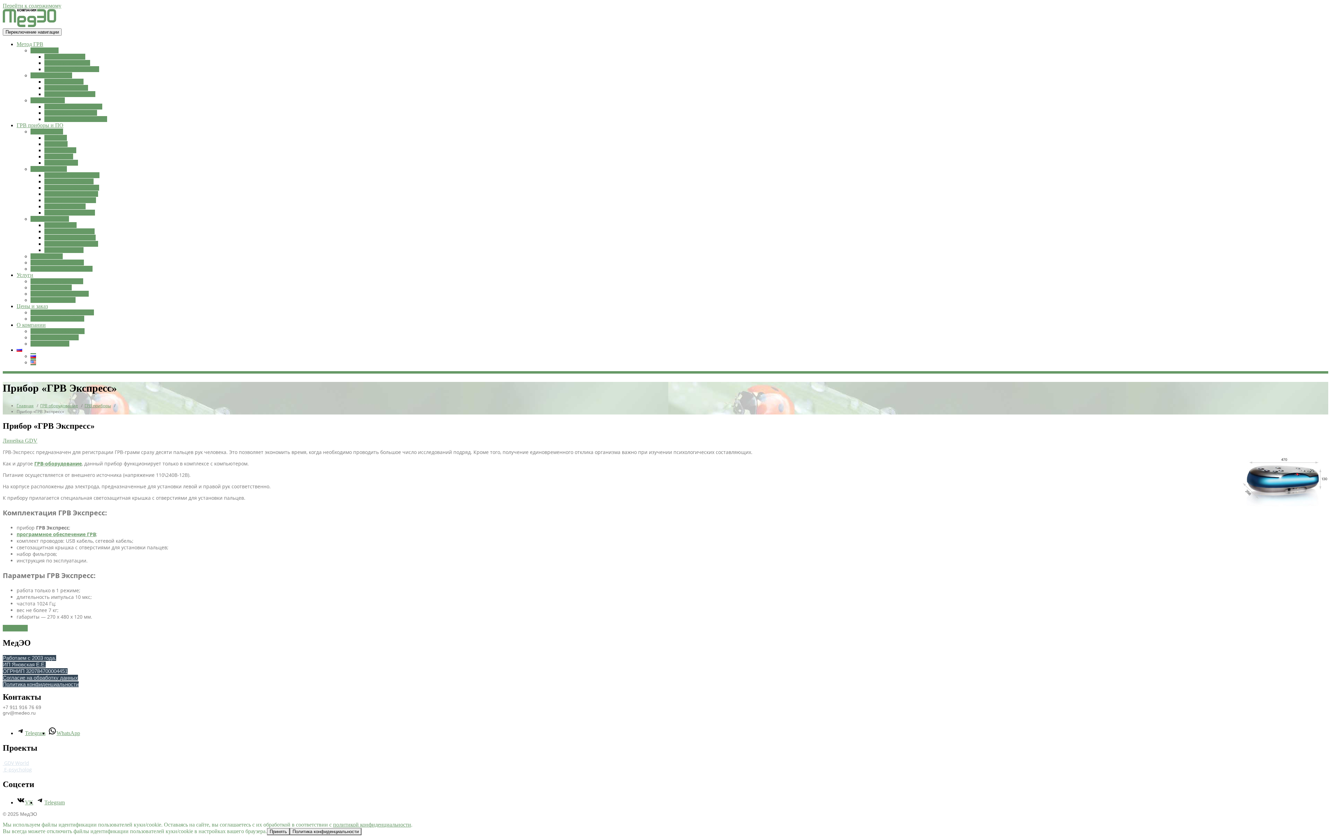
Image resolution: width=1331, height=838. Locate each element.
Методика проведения (70, 113)
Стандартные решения (57, 262)
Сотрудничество (50, 344)
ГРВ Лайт (56, 144)
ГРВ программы (50, 219)
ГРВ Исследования (53, 300)
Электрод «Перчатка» (70, 200)
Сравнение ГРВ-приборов (62, 269)
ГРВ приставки (49, 169)
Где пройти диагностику (60, 294)
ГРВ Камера (58, 156)
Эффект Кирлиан (64, 57)
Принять (278, 831)
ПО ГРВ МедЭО (64, 250)
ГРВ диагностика (51, 287)
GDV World (16, 763)
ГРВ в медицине (64, 82)
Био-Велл (55, 138)
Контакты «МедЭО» (55, 337)
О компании (31, 325)
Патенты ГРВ (47, 256)
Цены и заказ (32, 306)
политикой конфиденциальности (372, 825)
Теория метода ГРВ (67, 63)
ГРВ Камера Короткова (71, 69)
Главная (25, 406)
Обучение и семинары (57, 281)
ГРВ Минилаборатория (71, 175)
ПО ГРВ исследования (71, 244)
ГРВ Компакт (60, 150)
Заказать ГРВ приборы (57, 319)
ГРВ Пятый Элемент (69, 181)
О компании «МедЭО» (58, 331)
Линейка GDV (20, 441)
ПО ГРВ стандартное (69, 231)
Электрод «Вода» (65, 206)
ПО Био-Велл (60, 225)
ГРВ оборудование (59, 406)
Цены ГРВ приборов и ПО (62, 312)
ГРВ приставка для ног (71, 188)
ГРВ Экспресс (61, 163)
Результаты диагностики (73, 107)
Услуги (25, 275)
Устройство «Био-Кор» (71, 194)
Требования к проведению (75, 119)
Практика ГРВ (48, 100)
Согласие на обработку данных (40, 678)
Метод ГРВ (30, 44)
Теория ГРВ (45, 50)
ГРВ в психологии (66, 88)
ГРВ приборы (47, 131)
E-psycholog (17, 769)
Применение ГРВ (51, 75)
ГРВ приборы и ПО (40, 125)
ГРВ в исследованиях (69, 94)
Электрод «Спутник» (69, 213)
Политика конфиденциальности (41, 684)
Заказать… (15, 628)
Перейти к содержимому (32, 6)
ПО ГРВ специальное (70, 238)
